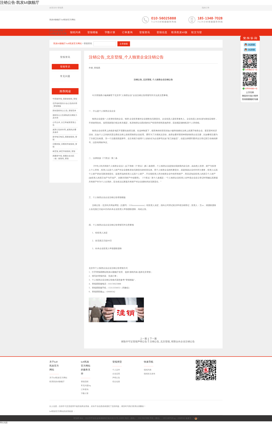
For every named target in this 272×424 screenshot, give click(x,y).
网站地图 (4, 422)
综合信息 (116, 381)
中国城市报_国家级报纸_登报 (65, 99)
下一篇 (153, 338)
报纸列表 (147, 370)
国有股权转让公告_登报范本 (64, 110)
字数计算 (84, 393)
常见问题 (65, 76)
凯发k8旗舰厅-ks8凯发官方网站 (62, 20)
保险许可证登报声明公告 (134, 341)
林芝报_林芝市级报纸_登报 (64, 151)
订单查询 (84, 389)
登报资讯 (65, 57)
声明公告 (116, 378)
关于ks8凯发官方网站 (58, 378)
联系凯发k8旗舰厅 (57, 381)
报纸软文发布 (149, 374)
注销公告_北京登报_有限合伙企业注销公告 (172, 341)
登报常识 (65, 66)
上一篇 (143, 338)
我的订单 (205, 8)
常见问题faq (86, 385)
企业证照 (116, 374)
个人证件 (116, 370)
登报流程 (84, 381)
